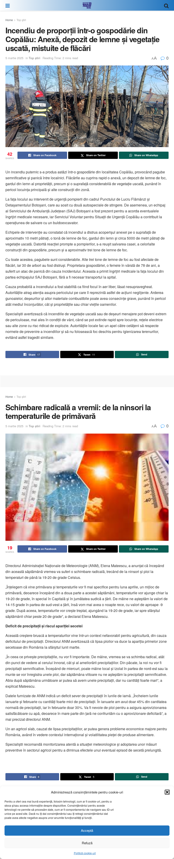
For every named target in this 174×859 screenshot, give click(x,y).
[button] (167, 792)
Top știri (21, 20)
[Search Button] (166, 5)
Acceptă (87, 830)
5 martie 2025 (14, 58)
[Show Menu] (7, 5)
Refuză (87, 842)
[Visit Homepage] (87, 5)
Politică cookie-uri (85, 853)
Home (9, 20)
